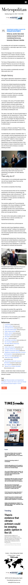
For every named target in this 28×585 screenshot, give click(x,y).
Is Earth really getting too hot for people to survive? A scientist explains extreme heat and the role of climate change (14, 466)
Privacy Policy (11, 555)
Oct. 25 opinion (4, 139)
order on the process (16, 194)
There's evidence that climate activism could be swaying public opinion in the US (13, 524)
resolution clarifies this (8, 203)
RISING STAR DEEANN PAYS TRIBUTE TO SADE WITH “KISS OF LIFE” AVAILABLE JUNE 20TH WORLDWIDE (14, 504)
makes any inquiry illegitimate (12, 357)
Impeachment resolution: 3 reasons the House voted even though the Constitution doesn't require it (16, 30)
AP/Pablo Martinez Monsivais (12, 343)
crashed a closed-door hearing (12, 350)
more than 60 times (6, 86)
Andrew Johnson (9, 333)
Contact (7, 553)
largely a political (9, 326)
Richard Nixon (10, 102)
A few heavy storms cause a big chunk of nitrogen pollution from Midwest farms (13, 493)
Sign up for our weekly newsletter (9, 318)
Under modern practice (6, 93)
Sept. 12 (7, 338)
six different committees (12, 128)
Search (18, 555)
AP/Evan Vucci (18, 268)
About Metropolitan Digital (16, 553)
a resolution (7, 324)
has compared (21, 302)
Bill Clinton (18, 102)
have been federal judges (11, 329)
